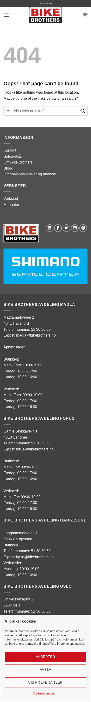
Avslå (45, 669)
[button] (6, 15)
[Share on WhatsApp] (49, 228)
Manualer (11, 205)
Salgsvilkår (13, 156)
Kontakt (10, 150)
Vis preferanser (45, 682)
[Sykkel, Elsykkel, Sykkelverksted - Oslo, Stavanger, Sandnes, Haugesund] (45, 15)
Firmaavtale (45, 3)
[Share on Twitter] (66, 228)
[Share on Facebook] (58, 228)
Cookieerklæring (43, 693)
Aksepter (45, 657)
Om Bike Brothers (18, 162)
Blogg (8, 168)
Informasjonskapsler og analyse (30, 174)
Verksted (11, 199)
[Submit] (83, 110)
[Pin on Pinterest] (83, 228)
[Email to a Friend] (75, 228)
